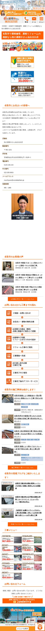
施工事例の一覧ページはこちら (22, 467)
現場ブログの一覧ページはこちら (22, 524)
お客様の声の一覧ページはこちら (22, 299)
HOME (4, 26)
